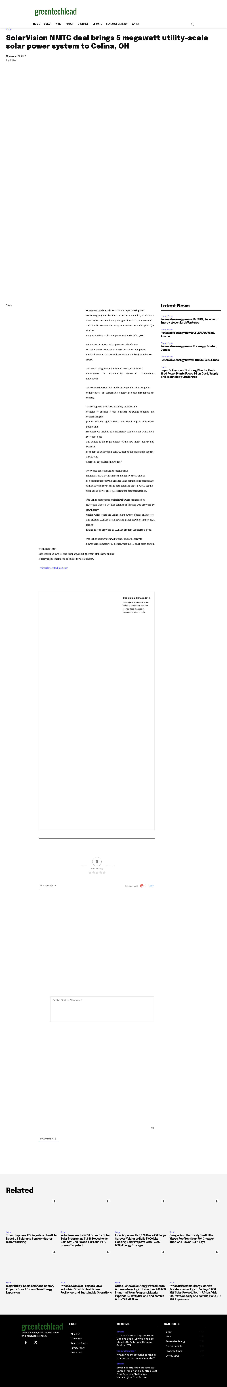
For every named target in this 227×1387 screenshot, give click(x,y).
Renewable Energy (126, 1351)
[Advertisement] (136, 11)
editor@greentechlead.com (54, 568)
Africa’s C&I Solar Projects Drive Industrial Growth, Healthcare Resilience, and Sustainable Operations (86, 1289)
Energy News (167, 316)
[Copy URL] (9, 313)
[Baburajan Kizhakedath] (81, 711)
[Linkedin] (9, 320)
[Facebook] (9, 335)
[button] (192, 24)
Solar (9, 29)
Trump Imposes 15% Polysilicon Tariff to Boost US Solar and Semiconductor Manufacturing (31, 1238)
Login (151, 885)
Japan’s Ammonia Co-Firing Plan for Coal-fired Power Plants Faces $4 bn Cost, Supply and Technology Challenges (189, 373)
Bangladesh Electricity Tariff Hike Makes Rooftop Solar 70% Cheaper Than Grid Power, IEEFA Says (192, 1238)
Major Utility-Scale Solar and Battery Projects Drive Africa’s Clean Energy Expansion (30, 1289)
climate (120, 1331)
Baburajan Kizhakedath (136, 597)
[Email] (9, 342)
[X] (9, 327)
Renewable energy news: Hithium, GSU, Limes (190, 360)
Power (163, 367)
